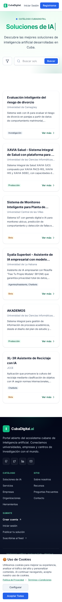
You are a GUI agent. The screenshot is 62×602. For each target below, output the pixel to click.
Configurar (15, 587)
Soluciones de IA (12, 479)
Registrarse (49, 5)
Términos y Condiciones (39, 579)
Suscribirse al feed (13, 538)
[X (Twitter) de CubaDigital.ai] (14, 461)
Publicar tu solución (14, 531)
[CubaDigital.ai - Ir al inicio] (12, 5)
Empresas (8, 491)
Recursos (39, 485)
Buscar (51, 60)
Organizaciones (11, 498)
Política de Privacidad (13, 579)
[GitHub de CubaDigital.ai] (6, 461)
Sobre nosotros (42, 479)
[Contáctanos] (31, 461)
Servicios (8, 485)
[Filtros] (7, 61)
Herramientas (10, 504)
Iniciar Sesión (31, 5)
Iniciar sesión (10, 525)
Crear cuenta (10, 519)
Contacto (39, 498)
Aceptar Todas (15, 595)
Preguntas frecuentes (46, 491)
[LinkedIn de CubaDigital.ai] (22, 461)
